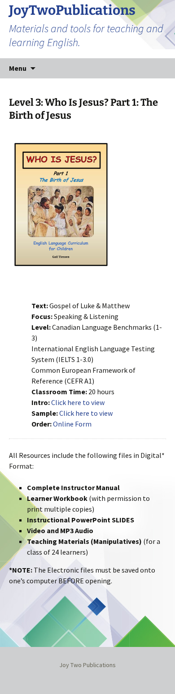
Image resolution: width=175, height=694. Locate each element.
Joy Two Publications (87, 665)
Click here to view (78, 402)
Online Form (72, 423)
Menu (17, 68)
